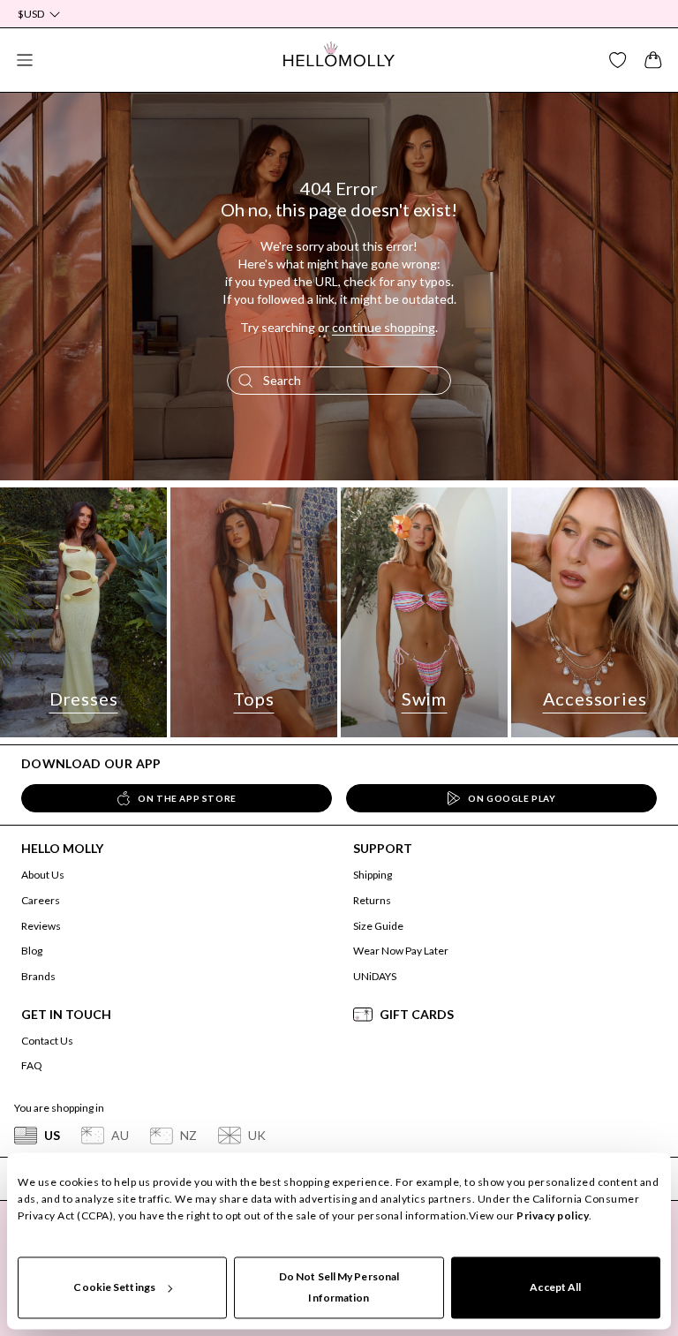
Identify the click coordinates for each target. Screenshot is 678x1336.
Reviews (41, 925)
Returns (372, 900)
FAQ (31, 1065)
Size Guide (378, 925)
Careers (40, 900)
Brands (38, 976)
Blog (31, 950)
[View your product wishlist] (618, 60)
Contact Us (47, 1040)
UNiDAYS (374, 976)
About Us (42, 874)
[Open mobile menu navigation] (25, 60)
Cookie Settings (114, 1287)
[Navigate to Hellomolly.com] (339, 60)
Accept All (555, 1287)
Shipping (372, 874)
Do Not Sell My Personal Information (339, 1287)
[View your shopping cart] (653, 60)
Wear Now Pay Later (400, 950)
